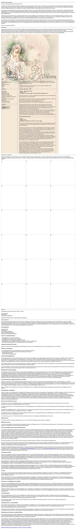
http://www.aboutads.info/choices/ (28, 448)
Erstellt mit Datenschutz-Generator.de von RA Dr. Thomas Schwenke (16, 527)
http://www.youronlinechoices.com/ (51, 448)
